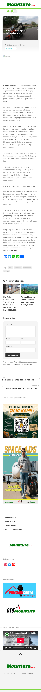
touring (6, 271)
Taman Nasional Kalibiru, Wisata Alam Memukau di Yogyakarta (28, 301)
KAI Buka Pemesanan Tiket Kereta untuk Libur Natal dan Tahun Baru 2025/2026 (10, 303)
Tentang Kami (10, 525)
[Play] (6, 648)
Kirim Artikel (10, 521)
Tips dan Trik (10, 48)
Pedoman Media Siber (13, 529)
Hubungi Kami (10, 517)
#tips (10, 268)
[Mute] (31, 648)
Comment (9, 324)
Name (7, 339)
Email (23, 339)
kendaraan (27, 268)
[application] (20, 640)
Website (8, 346)
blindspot (17, 268)
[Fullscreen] (35, 648)
